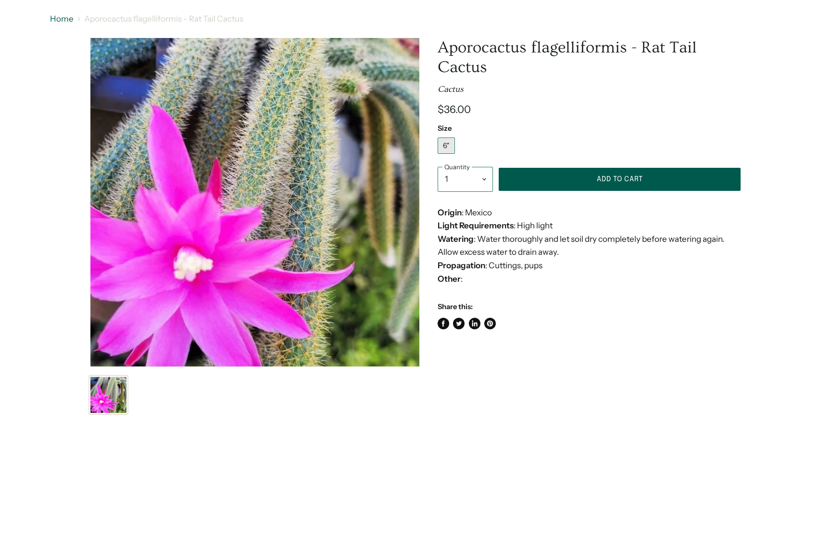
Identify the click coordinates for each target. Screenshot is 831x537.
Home (62, 19)
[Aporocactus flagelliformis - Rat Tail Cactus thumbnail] (108, 395)
